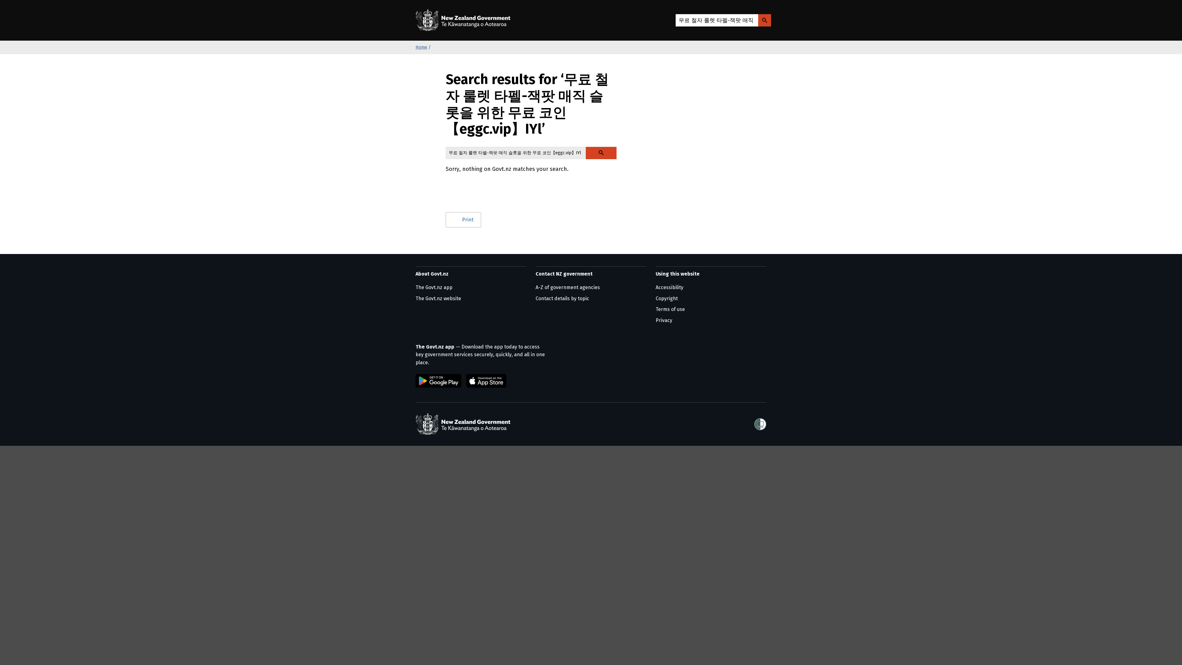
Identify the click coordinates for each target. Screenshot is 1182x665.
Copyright (667, 298)
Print (467, 220)
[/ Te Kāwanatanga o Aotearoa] (464, 20)
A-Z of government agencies (568, 287)
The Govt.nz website (438, 298)
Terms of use (670, 309)
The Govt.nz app (434, 287)
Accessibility (669, 287)
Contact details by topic (562, 298)
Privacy (664, 320)
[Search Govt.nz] (764, 20)
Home (421, 47)
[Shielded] (760, 424)
